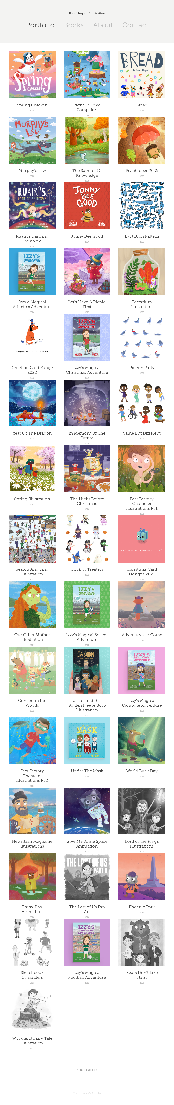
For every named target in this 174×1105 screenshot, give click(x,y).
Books (74, 25)
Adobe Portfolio (93, 1093)
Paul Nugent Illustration (87, 13)
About (103, 25)
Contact (135, 25)
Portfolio (40, 25)
